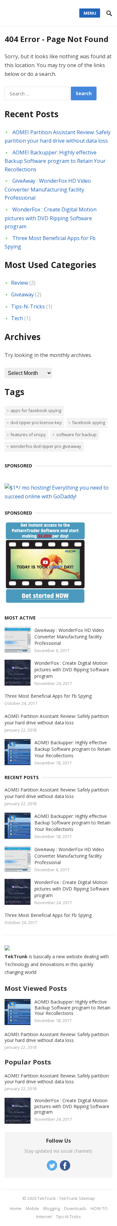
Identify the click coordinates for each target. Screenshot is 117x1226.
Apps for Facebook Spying (35, 410)
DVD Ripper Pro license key (36, 422)
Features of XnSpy (28, 434)
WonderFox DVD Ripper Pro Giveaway (45, 446)
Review (19, 282)
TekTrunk (46, 1198)
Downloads (75, 1208)
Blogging (51, 1208)
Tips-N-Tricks (28, 306)
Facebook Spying (88, 422)
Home (15, 1208)
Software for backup (76, 434)
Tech (17, 318)
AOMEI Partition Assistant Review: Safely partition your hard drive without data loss (57, 719)
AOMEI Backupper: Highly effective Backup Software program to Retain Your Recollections (55, 161)
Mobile (32, 1208)
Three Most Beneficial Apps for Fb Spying (48, 696)
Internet (44, 1216)
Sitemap (87, 1198)
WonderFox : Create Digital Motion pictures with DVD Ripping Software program (51, 218)
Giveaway (22, 294)
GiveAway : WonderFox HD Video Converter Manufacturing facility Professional (48, 189)
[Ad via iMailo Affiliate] (45, 601)
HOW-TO (99, 1208)
